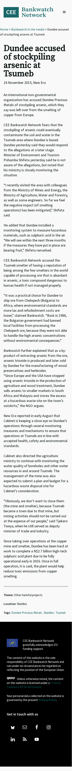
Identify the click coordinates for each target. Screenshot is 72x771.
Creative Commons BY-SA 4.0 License (34, 685)
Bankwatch (31, 12)
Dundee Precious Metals (26, 613)
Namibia (49, 613)
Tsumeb (61, 613)
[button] (65, 12)
